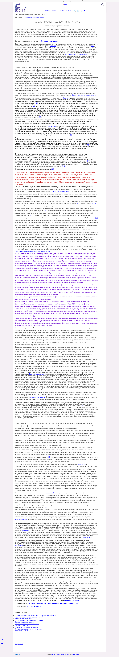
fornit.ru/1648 (87, 537)
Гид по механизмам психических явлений (29, 620)
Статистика (75, 654)
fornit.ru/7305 (82, 464)
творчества (52, 126)
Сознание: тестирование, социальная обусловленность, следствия (53, 603)
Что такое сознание (34, 606)
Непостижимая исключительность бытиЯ (29, 617)
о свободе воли (65, 98)
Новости (47, 10)
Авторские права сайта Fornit (60, 654)
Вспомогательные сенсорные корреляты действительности (35, 615)
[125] (31, 215)
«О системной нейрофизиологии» (34, 18)
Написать (17, 654)
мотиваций (50, 493)
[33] (34, 106)
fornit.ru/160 (19, 545)
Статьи (54, 10)
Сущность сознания (22, 625)
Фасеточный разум (21, 630)
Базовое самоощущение (37, 374)
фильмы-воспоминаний (61, 191)
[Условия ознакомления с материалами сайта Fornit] (102, 5)
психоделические (21, 519)
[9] (88, 145)
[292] (52, 169)
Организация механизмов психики (84, 95)
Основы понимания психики (24, 622)
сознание (53, 46)
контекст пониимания (37, 397)
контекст (94, 203)
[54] (88, 161)
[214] (78, 203)
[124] (37, 103)
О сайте (68, 10)
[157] (96, 218)
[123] (92, 46)
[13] (45, 210)
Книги (62, 10)
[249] (63, 166)
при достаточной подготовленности (77, 54)
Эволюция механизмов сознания (26, 627)
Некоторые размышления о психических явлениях (32, 251)
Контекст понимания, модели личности (28, 629)
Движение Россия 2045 (72, 600)
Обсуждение (19, 644)
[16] (40, 117)
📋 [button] (44, 14)
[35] (84, 101)
